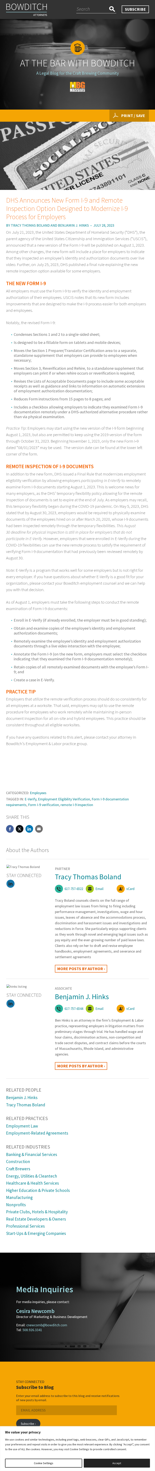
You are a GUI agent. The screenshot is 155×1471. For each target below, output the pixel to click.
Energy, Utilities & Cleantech (31, 1176)
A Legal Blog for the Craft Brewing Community (77, 73)
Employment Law (22, 1126)
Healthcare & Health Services (32, 1183)
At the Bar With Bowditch (77, 63)
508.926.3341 (32, 1330)
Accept (116, 1463)
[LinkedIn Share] (29, 829)
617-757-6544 (74, 1008)
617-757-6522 (74, 889)
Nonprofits (16, 1204)
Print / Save (133, 115)
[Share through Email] (39, 829)
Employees (38, 792)
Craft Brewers (18, 1169)
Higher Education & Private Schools (38, 1190)
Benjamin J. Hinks (73, 225)
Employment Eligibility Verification (64, 799)
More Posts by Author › (81, 968)
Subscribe (135, 9)
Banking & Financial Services (31, 1154)
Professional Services (25, 1226)
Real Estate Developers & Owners (36, 1219)
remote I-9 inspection (77, 804)
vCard (130, 889)
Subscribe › (28, 1424)
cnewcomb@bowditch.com (46, 1325)
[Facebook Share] (10, 829)
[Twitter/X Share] (19, 829)
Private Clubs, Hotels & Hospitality (37, 1211)
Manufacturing (19, 1197)
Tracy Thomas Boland (30, 225)
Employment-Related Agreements (37, 1133)
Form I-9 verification (43, 804)
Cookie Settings (43, 1463)
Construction (18, 1161)
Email (99, 889)
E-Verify (30, 799)
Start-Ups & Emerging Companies (36, 1233)
